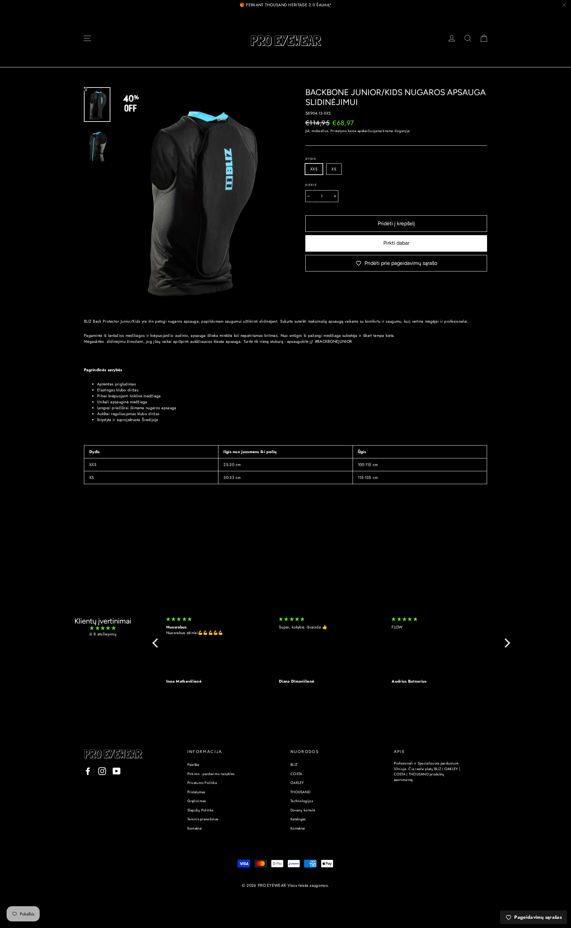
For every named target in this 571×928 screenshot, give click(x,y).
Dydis (311, 159)
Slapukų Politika (200, 810)
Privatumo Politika (202, 782)
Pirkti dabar (396, 243)
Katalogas (298, 819)
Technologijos (301, 800)
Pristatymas (196, 792)
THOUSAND (300, 792)
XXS (314, 169)
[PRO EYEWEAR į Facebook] (88, 771)
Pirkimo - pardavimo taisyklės (211, 773)
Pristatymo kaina (343, 130)
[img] (102, 628)
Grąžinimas (196, 800)
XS (333, 169)
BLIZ (293, 764)
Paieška (193, 764)
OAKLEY (297, 782)
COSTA (296, 773)
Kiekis (311, 185)
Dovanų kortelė (302, 810)
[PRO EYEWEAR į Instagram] (102, 771)
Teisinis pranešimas (202, 819)
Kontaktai (194, 828)
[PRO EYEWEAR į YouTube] (117, 771)
